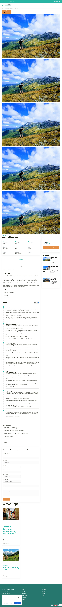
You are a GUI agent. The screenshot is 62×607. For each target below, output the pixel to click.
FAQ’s (54, 5)
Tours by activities (43, 5)
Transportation (5, 242)
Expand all (36, 302)
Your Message (5, 489)
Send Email (6, 499)
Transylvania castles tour (53, 279)
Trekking (6, 565)
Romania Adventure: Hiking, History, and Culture (10, 530)
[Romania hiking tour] (46, 257)
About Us (49, 5)
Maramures (52, 271)
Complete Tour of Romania (54, 267)
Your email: (5, 460)
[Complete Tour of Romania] (46, 266)
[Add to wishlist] (3, 520)
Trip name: (5, 452)
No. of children (5, 479)
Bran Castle (53, 260)
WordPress (32, 604)
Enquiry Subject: (6, 484)
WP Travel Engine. (24, 604)
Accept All (17, 603)
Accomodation (17, 242)
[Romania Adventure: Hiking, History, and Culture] (11, 514)
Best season (5, 247)
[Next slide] (9, 12)
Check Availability (51, 247)
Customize (6, 603)
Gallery (3, 235)
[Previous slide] (4, 12)
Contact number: (6, 469)
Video (5, 235)
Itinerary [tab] (21, 262)
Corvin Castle (56, 270)
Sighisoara (52, 272)
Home (29, 5)
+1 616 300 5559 (5, 591)
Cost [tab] (21, 266)
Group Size (29, 252)
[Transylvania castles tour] (46, 278)
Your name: (5, 455)
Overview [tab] (21, 259)
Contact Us (58, 5)
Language (4, 252)
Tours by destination (35, 5)
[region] (12, 600)
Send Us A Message (55, 250)
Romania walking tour (11, 568)
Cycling (43, 593)
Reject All (11, 603)
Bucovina (51, 270)
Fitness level (17, 252)
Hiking (4, 524)
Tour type (17, 247)
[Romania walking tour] (11, 555)
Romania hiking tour (53, 258)
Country (4, 465)
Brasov (56, 260)
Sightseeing (7, 524)
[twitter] (3, 1)
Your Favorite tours (57, 1)
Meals (29, 247)
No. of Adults (5, 474)
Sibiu (55, 271)
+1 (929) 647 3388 (11, 1)
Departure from (30, 242)
